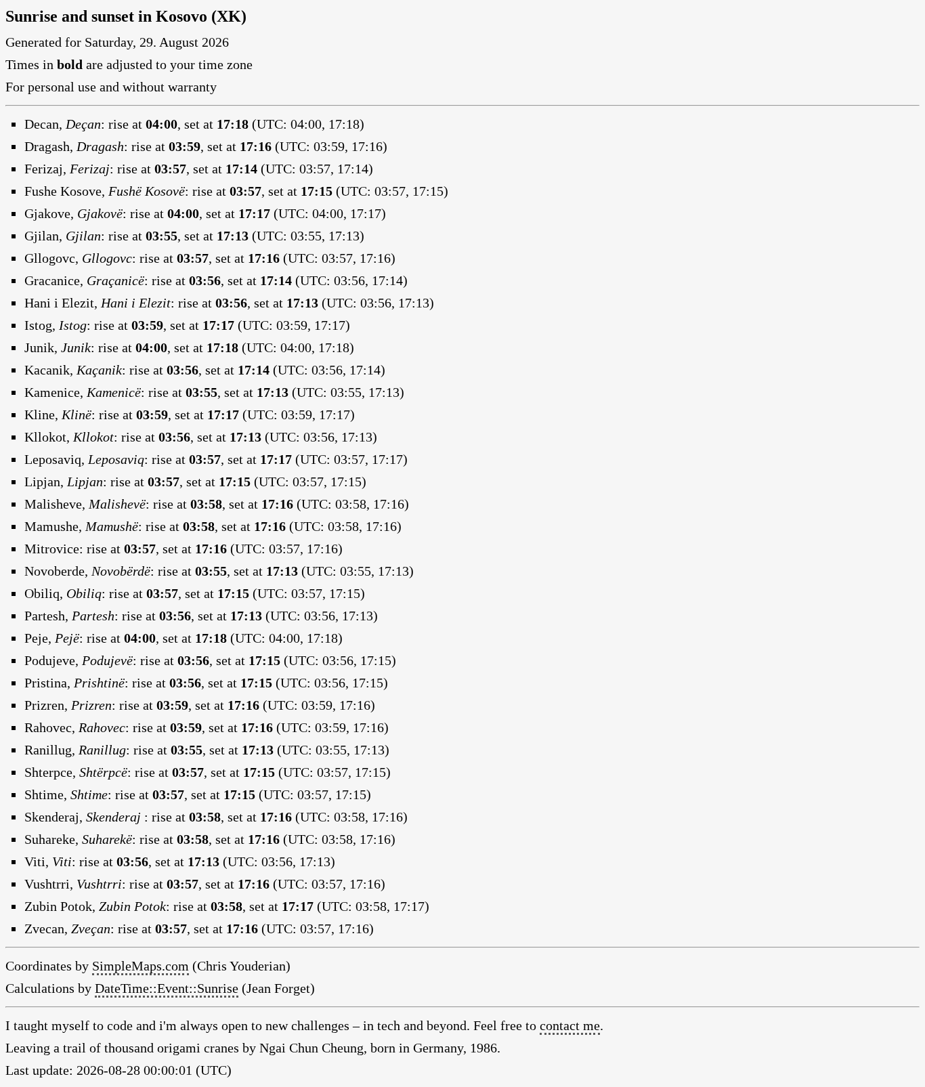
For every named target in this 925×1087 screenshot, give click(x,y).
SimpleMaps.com (140, 965)
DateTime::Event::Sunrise (166, 988)
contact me (570, 1025)
